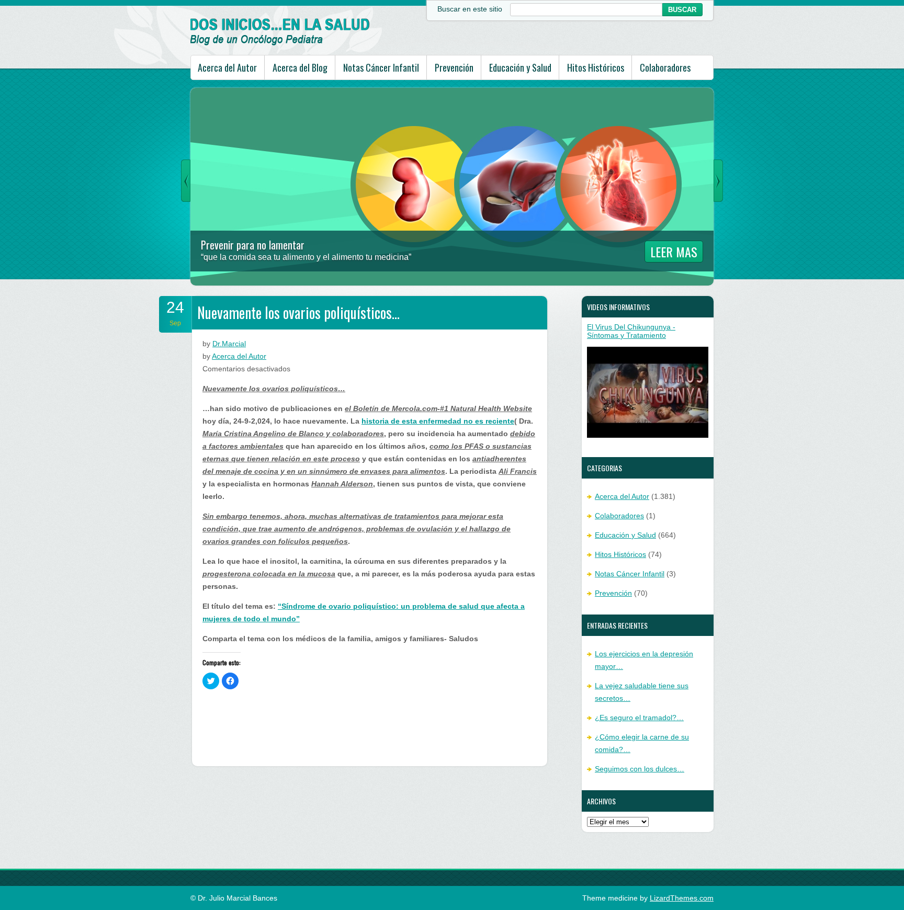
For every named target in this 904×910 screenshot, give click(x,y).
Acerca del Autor (227, 67)
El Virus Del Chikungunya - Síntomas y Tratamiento (631, 331)
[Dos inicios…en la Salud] (280, 43)
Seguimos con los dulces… (639, 769)
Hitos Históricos (595, 67)
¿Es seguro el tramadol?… (639, 717)
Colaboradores (665, 67)
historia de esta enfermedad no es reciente (437, 421)
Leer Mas (673, 251)
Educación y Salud (520, 67)
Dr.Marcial (229, 343)
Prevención (454, 67)
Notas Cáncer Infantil (381, 67)
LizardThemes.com (682, 898)
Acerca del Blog (300, 67)
